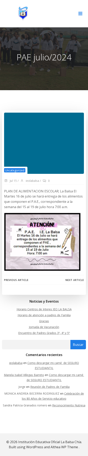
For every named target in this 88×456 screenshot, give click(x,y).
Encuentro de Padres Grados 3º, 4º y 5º (44, 333)
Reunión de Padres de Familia (50, 387)
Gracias (44, 321)
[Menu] (80, 13)
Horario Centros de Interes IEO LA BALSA (44, 309)
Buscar (78, 344)
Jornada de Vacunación (44, 327)
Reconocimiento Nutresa (68, 405)
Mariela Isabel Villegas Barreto (24, 375)
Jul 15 (13, 181)
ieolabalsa (32, 181)
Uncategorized (14, 170)
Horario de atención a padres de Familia (44, 315)
